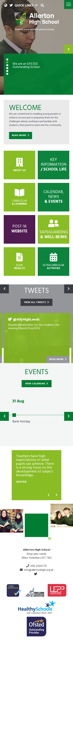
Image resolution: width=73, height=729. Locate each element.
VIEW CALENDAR (35, 383)
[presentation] (48, 495)
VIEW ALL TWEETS (35, 302)
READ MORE (19, 135)
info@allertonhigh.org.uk (38, 570)
